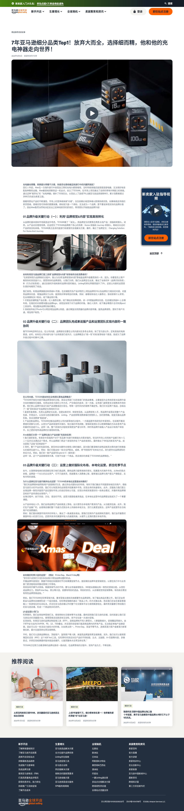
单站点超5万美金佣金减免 (50, 3)
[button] (138, 11)
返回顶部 (154, 253)
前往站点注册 (156, 238)
